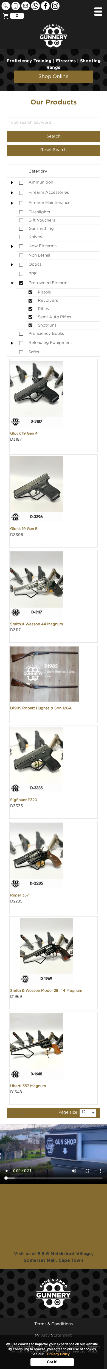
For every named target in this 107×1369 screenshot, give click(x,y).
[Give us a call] (6, 5)
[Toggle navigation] (98, 11)
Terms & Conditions (53, 1324)
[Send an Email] (26, 5)
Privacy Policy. (58, 1354)
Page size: (68, 1112)
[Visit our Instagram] (55, 5)
